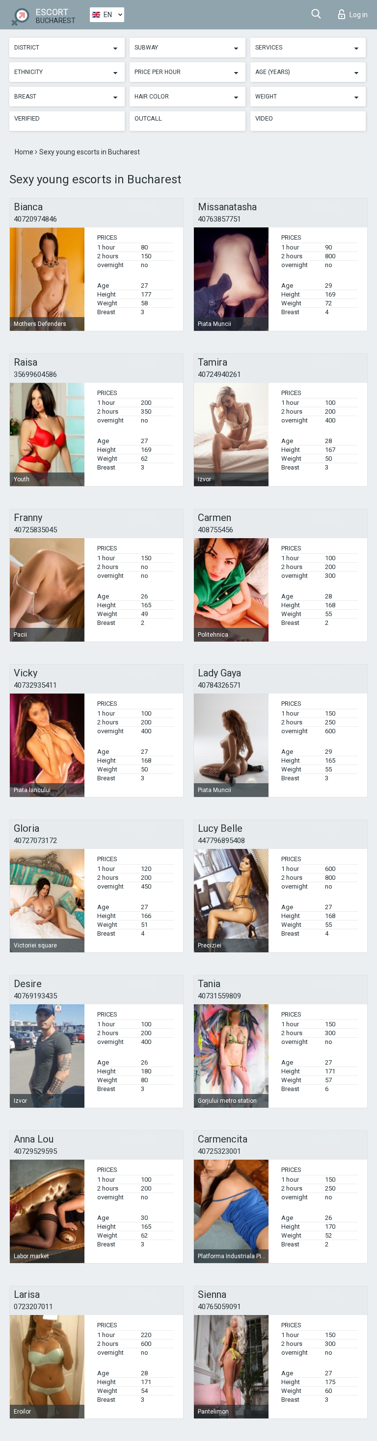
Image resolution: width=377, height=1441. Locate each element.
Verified (27, 118)
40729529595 (35, 1151)
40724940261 (219, 374)
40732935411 (35, 685)
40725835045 (35, 529)
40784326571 (219, 685)
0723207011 (33, 1306)
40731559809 (219, 996)
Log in (359, 15)
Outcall (148, 118)
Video (264, 118)
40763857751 (219, 219)
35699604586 (35, 374)
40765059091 (219, 1306)
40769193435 (35, 996)
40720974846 (35, 219)
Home (25, 152)
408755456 (215, 529)
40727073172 (35, 840)
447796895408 (221, 840)
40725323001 (219, 1151)
